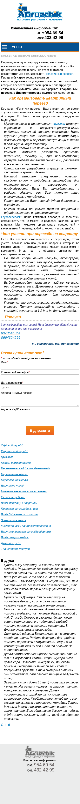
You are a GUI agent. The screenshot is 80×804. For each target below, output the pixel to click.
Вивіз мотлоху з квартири (19, 502)
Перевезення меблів (14, 479)
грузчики (59, 123)
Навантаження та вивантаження (24, 491)
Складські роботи (13, 497)
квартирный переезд (59, 73)
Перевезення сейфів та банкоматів (25, 468)
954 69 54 (53, 32)
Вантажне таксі (12, 485)
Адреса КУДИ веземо (15, 409)
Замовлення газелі (13, 520)
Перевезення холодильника (19, 508)
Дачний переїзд (11, 543)
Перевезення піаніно (14, 474)
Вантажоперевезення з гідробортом (26, 531)
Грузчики (7, 456)
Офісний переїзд (12, 445)
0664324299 (10, 337)
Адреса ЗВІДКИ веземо (16, 392)
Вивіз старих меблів (15, 537)
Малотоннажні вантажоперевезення (26, 525)
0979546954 (10, 333)
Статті (5, 724)
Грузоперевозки (11, 217)
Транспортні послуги (15, 548)
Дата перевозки (12, 382)
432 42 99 (53, 37)
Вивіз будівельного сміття (19, 514)
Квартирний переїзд (14, 451)
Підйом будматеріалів (16, 462)
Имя (4, 362)
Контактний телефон (15, 372)
